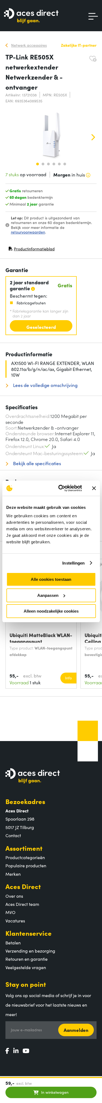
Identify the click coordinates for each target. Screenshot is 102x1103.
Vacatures (15, 921)
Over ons (14, 896)
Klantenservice (28, 932)
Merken (13, 874)
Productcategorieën (25, 857)
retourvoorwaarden (28, 232)
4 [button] (53, 164)
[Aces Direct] (31, 16)
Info (68, 677)
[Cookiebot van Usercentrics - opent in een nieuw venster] (61, 488)
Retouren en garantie (26, 959)
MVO (10, 912)
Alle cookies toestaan (51, 579)
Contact (13, 835)
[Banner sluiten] (94, 488)
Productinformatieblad (31, 250)
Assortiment (23, 847)
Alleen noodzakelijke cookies (51, 611)
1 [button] (37, 164)
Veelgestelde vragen (25, 967)
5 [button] (59, 164)
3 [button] (48, 164)
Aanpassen (47, 595)
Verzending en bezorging (30, 951)
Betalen (13, 943)
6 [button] (64, 164)
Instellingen (73, 563)
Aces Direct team (22, 904)
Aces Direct (23, 886)
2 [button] (43, 164)
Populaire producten (25, 865)
